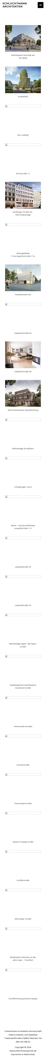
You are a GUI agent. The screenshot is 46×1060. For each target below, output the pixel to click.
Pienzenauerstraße (23, 803)
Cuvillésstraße (23, 880)
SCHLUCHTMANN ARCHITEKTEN (15, 5)
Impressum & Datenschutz (23, 1054)
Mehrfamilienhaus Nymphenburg (23, 410)
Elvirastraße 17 (23, 173)
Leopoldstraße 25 (23, 605)
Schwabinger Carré (23, 487)
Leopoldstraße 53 (23, 567)
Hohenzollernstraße (23, 726)
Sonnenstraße (23, 765)
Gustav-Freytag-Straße (23, 841)
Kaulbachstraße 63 (23, 333)
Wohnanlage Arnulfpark (23, 448)
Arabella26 (23, 96)
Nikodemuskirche (23, 294)
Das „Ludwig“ (23, 135)
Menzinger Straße (23, 918)
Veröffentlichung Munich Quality (23, 998)
